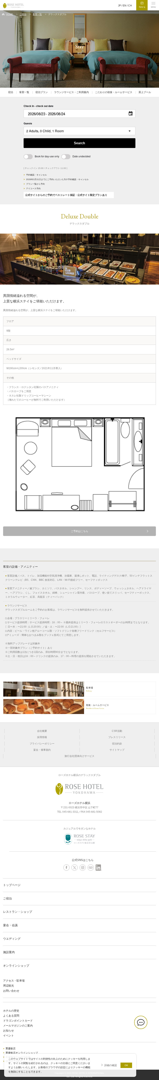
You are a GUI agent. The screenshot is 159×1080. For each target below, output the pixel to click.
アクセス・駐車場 (14, 980)
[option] (79, 259)
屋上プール (145, 92)
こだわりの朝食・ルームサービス (113, 92)
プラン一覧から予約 (35, 184)
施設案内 (9, 952)
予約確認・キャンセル (36, 175)
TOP (155, 1064)
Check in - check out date (38, 106)
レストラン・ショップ (17, 911)
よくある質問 (11, 1015)
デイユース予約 (33, 188)
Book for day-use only (47, 156)
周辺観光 (8, 985)
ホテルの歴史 (11, 1010)
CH (130, 5)
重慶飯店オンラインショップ (22, 1052)
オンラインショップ (16, 965)
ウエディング (11, 938)
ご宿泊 (22, 14)
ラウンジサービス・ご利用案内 (71, 92)
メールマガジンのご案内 (18, 1025)
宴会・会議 (10, 925)
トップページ (11, 885)
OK (126, 1065)
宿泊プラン (41, 92)
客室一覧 (37, 14)
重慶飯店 (11, 1048)
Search (79, 143)
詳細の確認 (110, 1065)
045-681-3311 (70, 811)
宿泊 (10, 92)
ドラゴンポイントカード (18, 1020)
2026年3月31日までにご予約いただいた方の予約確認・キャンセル (57, 179)
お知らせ (8, 1030)
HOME (9, 14)
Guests (28, 123)
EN (124, 5)
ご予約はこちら (79, 531)
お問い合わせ (11, 990)
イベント (8, 1035)
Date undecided (81, 156)
